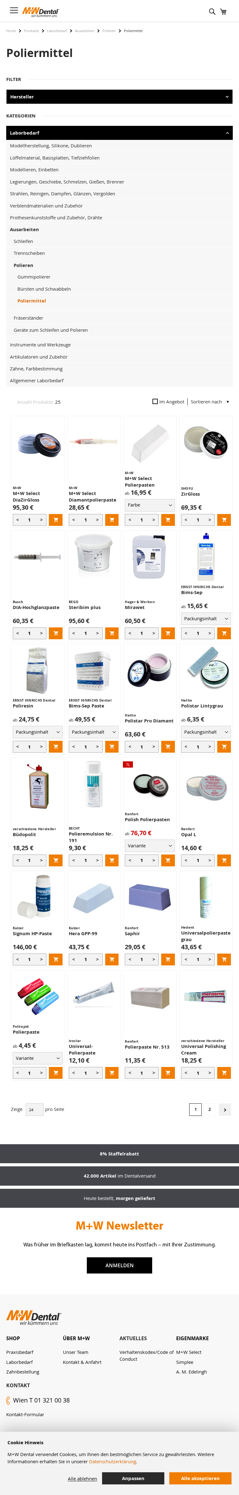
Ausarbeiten (84, 30)
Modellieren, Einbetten (34, 169)
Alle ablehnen (82, 1478)
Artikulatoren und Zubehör (39, 357)
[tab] (34, 1338)
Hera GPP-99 (83, 933)
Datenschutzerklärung (112, 1461)
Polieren (109, 30)
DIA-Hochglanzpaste (36, 607)
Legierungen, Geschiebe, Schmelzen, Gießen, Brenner (67, 182)
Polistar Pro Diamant (149, 720)
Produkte (31, 30)
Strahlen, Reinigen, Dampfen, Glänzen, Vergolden (62, 193)
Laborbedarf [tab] (24, 133)
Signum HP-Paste (32, 933)
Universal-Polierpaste (82, 1049)
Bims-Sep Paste (86, 705)
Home (11, 30)
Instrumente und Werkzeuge (40, 344)
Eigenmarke (192, 1338)
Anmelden (119, 1265)
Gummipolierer (33, 277)
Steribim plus (85, 607)
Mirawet (135, 607)
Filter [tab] (13, 79)
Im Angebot (171, 401)
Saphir (132, 933)
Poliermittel (31, 301)
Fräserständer (28, 318)
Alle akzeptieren (200, 1478)
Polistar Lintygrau (202, 705)
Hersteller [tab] (22, 96)
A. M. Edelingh (191, 1372)
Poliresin (23, 705)
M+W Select (188, 1352)
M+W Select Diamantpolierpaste (92, 496)
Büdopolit (24, 834)
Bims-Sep (192, 592)
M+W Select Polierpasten (140, 481)
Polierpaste (26, 1032)
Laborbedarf (57, 30)
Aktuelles (133, 1338)
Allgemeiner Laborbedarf (36, 380)
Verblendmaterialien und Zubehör (46, 205)
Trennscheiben (29, 253)
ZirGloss (190, 494)
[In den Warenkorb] (56, 520)
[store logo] (40, 12)
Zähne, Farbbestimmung (36, 368)
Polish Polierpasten (147, 819)
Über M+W (76, 1338)
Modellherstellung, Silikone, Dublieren (51, 145)
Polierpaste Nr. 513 (147, 1047)
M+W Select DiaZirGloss (26, 496)
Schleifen (23, 241)
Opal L (188, 834)
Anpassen (133, 1478)
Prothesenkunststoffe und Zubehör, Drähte (56, 217)
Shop (13, 1338)
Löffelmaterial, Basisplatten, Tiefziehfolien (55, 158)
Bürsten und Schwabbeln (44, 289)
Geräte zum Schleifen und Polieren (51, 330)
